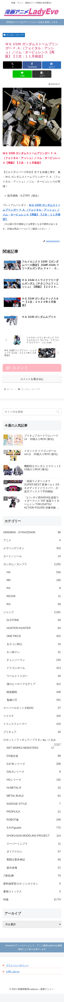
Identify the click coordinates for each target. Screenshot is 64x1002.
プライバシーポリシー (17, 965)
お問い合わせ (13, 971)
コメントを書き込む (32, 379)
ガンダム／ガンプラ (15, 35)
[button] (41, 74)
